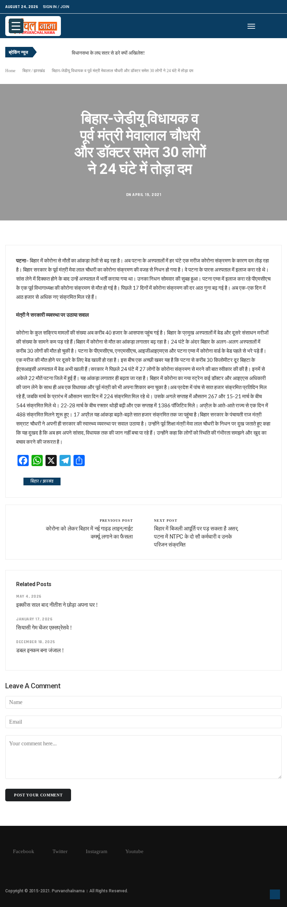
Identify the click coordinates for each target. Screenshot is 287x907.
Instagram (95, 851)
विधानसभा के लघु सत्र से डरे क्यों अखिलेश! (108, 53)
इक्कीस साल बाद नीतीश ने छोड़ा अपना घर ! (57, 605)
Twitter (59, 851)
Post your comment (38, 795)
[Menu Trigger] (16, 26)
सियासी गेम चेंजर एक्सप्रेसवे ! (43, 628)
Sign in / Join (56, 7)
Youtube (134, 851)
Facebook (23, 851)
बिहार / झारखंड (33, 70)
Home (10, 70)
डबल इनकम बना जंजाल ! (40, 650)
